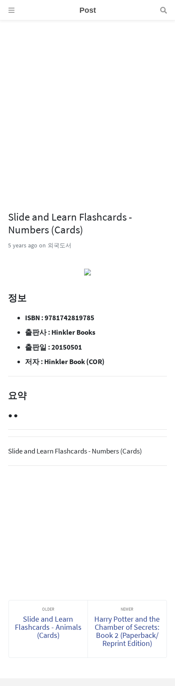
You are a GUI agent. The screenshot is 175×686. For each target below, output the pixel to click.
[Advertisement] (87, 108)
